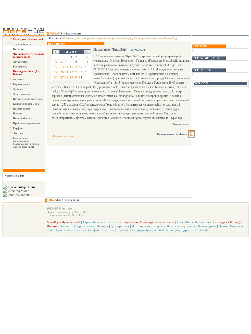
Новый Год (170, 38)
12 (56, 67)
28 (66, 77)
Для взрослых (21, 93)
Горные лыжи (21, 84)
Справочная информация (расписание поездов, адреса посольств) (26, 142)
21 (66, 72)
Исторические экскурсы (28, 98)
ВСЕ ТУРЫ (200, 46)
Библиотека (20, 66)
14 (66, 67)
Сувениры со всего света (148, 38)
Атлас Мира (20, 61)
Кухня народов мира (26, 103)
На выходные (21, 108)
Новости (18, 48)
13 (62, 67)
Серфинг (18, 128)
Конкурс (127, 38)
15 (71, 67)
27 (62, 77)
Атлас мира (83, 38)
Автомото (19, 79)
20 (62, 72)
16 (76, 67)
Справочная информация (106, 38)
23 (76, 72)
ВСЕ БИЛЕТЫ (202, 70)
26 (56, 77)
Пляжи (17, 113)
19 (56, 72)
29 (71, 77)
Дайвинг (18, 89)
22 (71, 72)
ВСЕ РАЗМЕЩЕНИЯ (206, 58)
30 (76, 77)
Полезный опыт (23, 118)
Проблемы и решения (26, 123)
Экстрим (18, 133)
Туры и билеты (22, 44)
